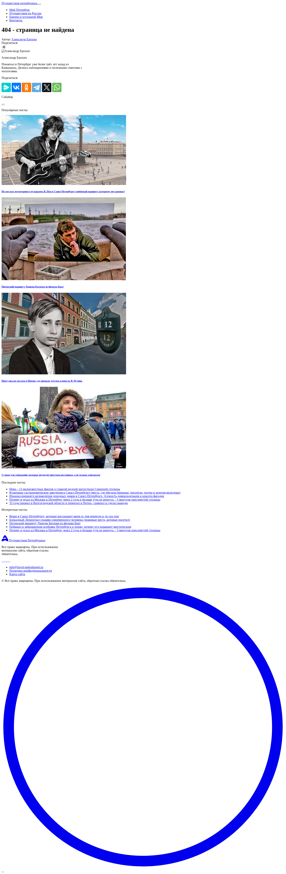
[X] (46, 87)
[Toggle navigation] (39, 4)
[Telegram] (36, 87)
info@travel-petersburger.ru (26, 567)
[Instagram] (3, 560)
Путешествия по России (25, 13)
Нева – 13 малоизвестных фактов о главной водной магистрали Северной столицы (64, 489)
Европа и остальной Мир (26, 16)
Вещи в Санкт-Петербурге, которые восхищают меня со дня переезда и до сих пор (64, 516)
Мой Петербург (19, 9)
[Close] (3, 104)
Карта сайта (17, 574)
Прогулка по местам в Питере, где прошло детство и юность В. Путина (42, 380)
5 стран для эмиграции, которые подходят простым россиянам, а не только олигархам (51, 474)
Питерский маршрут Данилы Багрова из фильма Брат (33, 286)
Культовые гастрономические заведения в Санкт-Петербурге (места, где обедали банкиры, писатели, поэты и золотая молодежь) (94, 492)
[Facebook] (6, 560)
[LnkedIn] (9, 560)
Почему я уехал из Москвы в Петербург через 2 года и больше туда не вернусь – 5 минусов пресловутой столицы (84, 499)
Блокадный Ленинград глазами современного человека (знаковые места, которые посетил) (69, 519)
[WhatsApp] (56, 87)
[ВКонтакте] (16, 87)
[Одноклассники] (26, 87)
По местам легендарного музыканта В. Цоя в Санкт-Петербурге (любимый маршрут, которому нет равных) (63, 191)
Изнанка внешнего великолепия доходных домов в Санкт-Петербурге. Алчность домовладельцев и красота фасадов (86, 496)
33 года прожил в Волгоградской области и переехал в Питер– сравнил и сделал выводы (68, 503)
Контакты (15, 20)
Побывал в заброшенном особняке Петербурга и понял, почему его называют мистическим (70, 526)
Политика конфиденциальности (30, 570)
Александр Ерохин (24, 39)
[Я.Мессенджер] (6, 87)
